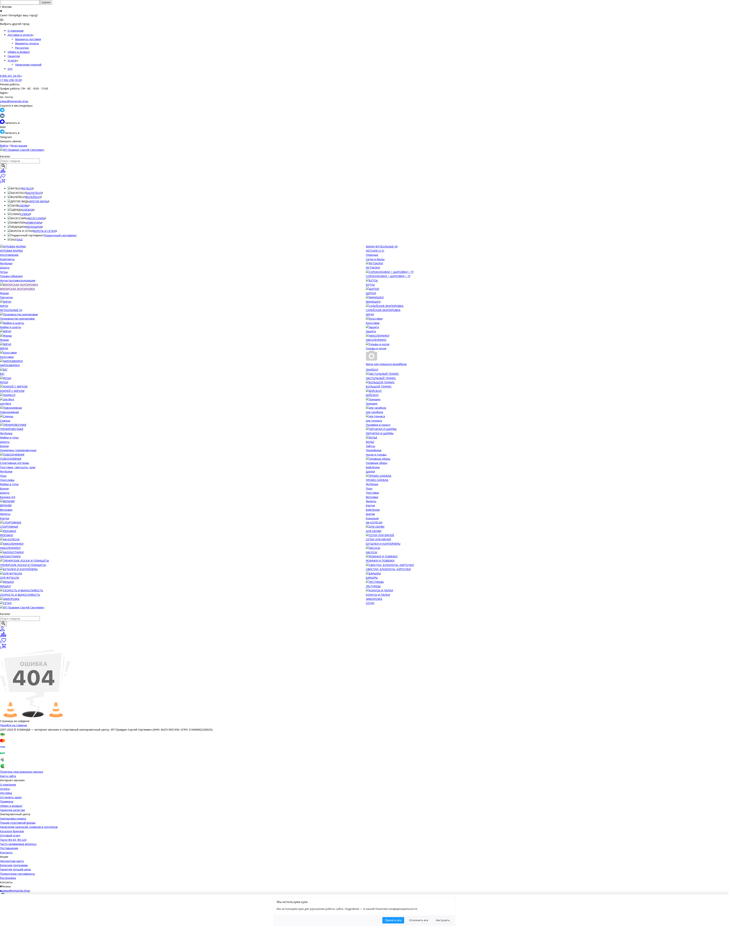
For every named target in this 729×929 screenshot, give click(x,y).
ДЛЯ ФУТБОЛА (9, 577)
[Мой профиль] (2, 630)
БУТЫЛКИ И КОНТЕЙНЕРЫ (383, 543)
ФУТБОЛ (27, 188)
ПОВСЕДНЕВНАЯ (10, 459)
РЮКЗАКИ (6, 535)
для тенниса (374, 420)
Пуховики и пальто (378, 425)
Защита (371, 331)
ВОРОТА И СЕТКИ (44, 231)
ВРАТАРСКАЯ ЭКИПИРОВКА (17, 289)
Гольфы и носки (376, 348)
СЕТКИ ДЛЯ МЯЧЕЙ (378, 539)
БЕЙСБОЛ (372, 395)
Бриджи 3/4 (7, 497)
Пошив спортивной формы (18, 822)
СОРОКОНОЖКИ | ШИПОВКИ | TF (388, 276)
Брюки (4, 446)
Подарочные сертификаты (17, 874)
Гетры (4, 272)
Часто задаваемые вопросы (18, 844)
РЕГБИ (4, 382)
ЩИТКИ (371, 293)
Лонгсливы (7, 480)
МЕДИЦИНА (34, 227)
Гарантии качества (12, 810)
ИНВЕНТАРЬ (33, 222)
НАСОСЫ (371, 552)
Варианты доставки (28, 39)
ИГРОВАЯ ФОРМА (11, 250)
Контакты (6, 852)
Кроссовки (372, 323)
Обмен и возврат (19, 52)
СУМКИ (25, 214)
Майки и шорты (10, 327)
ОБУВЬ (24, 205)
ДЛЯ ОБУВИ (373, 531)
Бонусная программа (14, 865)
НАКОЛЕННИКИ (376, 340)
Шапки (370, 471)
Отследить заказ (11, 797)
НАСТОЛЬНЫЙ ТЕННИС (381, 378)
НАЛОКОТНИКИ (10, 556)
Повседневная (9, 412)
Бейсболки (373, 467)
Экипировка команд (13, 818)
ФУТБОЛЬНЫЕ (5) (11, 310)
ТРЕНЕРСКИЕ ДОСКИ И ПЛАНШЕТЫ (23, 565)
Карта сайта (8, 776)
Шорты (4, 267)
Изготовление (9, 255)
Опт (10, 69)
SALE (20, 239)
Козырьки (372, 518)
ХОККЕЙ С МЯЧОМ (12, 391)
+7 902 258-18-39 (11, 80)
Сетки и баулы (375, 259)
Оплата (5, 789)
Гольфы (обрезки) (11, 276)
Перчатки (6, 297)
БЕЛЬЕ (370, 442)
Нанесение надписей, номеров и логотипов (29, 827)
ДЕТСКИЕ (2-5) (375, 250)
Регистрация (18, 145)
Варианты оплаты (27, 43)
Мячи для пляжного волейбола (386, 364)
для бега (5, 403)
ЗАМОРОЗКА (374, 599)
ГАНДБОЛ (372, 369)
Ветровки (6, 510)
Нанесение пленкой (28, 64)
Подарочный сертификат (60, 235)
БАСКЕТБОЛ (34, 193)
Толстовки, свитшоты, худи (17, 467)
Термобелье (373, 450)
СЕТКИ (370, 603)
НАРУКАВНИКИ (10, 365)
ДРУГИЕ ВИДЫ (38, 201)
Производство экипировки (17, 318)
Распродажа (8, 878)
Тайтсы (370, 446)
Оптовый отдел (10, 835)
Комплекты (7, 259)
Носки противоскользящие (17, 280)
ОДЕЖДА (27, 209)
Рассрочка (22, 48)
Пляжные (372, 255)
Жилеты (5, 514)
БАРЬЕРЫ (372, 577)
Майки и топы (9, 437)
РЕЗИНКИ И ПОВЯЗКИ (380, 560)
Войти (4, 145)
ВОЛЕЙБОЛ (33, 197)
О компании (16, 30)
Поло (3, 476)
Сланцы (5, 420)
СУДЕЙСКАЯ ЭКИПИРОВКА (383, 310)
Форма (4, 293)
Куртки (4, 518)
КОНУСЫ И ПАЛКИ (378, 595)
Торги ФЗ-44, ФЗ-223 (13, 840)
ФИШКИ (5, 586)
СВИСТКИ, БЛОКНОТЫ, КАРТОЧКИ (388, 569)
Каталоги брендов (12, 831)
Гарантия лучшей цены (15, 869)
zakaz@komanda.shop (14, 101)
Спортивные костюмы (14, 463)
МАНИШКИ (373, 301)
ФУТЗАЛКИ (373, 267)
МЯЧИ (4, 306)
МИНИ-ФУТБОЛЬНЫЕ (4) (382, 246)
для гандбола (374, 412)
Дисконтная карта (12, 861)
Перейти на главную (13, 725)
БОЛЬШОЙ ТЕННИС (379, 386)
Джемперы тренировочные (18, 450)
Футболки (6, 263)
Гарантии (14, 56)
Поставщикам (9, 848)
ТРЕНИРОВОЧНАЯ (11, 429)
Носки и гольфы (376, 454)
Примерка (6, 801)
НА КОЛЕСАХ (374, 522)
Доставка (6, 793)
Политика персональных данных (21, 771)
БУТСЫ (370, 284)
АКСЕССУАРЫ (36, 218)
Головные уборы (376, 463)
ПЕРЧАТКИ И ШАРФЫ (380, 433)
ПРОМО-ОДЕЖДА (377, 480)
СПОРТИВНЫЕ (9, 526)
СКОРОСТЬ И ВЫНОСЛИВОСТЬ (20, 595)
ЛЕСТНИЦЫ (373, 586)
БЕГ (2, 374)
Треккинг (372, 403)
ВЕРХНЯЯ (6, 505)
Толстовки (372, 492)
